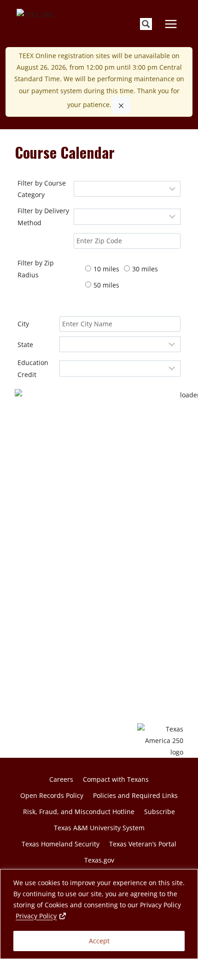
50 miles (106, 285)
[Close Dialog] (121, 105)
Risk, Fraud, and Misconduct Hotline (78, 811)
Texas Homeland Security (60, 843)
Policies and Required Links (135, 795)
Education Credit (32, 368)
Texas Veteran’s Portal (142, 843)
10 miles (106, 268)
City (23, 323)
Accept (99, 940)
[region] (99, 914)
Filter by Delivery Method (43, 216)
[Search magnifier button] (146, 24)
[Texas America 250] (160, 740)
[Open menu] (170, 23)
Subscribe (159, 811)
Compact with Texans (116, 779)
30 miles (145, 268)
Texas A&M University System (99, 827)
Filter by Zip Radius (35, 268)
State (25, 344)
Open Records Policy (51, 795)
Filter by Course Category (41, 189)
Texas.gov (99, 860)
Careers (61, 779)
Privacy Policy (41, 915)
